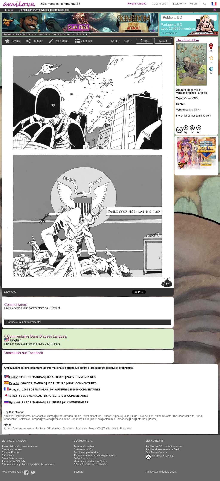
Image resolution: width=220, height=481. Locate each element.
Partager (37, 40)
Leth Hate (142, 419)
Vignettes (86, 40)
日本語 (13, 395)
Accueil (7, 34)
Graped (36, 419)
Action (7, 428)
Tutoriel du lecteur (84, 446)
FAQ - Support (82, 458)
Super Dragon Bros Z (68, 416)
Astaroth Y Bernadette (116, 419)
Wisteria (47, 419)
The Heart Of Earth (183, 416)
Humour (56, 428)
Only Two (96, 419)
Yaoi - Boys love (122, 428)
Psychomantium (91, 416)
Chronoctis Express (43, 416)
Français (14, 389)
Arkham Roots (163, 416)
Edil (132, 419)
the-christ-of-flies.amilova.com (193, 115)
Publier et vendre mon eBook (163, 449)
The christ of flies (61, 34)
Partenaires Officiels (13, 461)
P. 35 (88, 34)
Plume (153, 419)
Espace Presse (10, 452)
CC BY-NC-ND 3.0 (162, 456)
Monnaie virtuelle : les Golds (90, 461)
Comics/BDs (41, 34)
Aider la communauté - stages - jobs (95, 455)
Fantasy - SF (43, 428)
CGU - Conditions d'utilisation (91, 464)
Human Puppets (112, 416)
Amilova (8, 416)
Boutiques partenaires (86, 452)
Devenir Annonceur (13, 458)
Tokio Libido (130, 416)
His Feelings (146, 416)
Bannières (8, 455)
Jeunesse (68, 428)
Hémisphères (23, 416)
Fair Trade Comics (156, 452)
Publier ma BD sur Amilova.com (164, 446)
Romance (81, 428)
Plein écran (61, 40)
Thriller (107, 428)
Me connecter (159, 3)
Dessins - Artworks (23, 428)
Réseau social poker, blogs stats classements (28, 464)
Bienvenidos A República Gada (71, 419)
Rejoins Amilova (136, 3)
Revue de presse (12, 449)
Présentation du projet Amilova (19, 446)
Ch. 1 (78, 34)
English (15, 340)
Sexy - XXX (95, 428)
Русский (14, 402)
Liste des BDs (23, 34)
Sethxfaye (25, 419)
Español (14, 383)
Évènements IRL (83, 449)
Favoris (15, 40)
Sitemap (78, 471)
